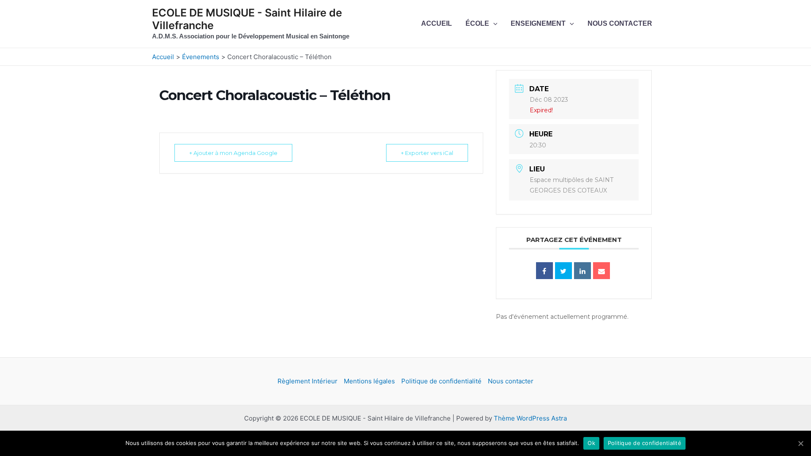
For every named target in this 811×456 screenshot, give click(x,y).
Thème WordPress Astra (530, 418)
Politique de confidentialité (441, 381)
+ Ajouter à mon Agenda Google (233, 152)
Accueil (436, 23)
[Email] (601, 270)
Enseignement (538, 23)
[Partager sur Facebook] (544, 270)
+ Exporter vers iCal (427, 152)
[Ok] (800, 443)
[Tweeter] (563, 270)
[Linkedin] (582, 270)
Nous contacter (620, 23)
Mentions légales (369, 381)
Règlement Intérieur (307, 381)
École (477, 23)
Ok (591, 443)
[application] (493, 24)
